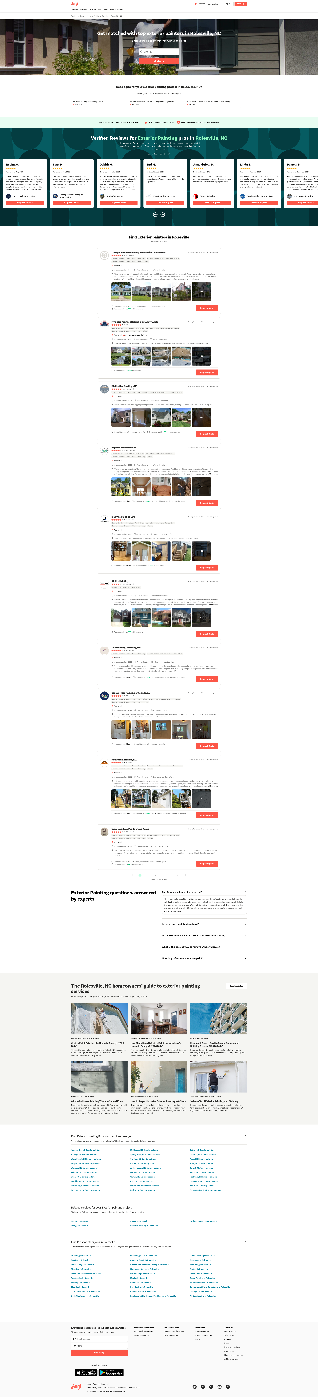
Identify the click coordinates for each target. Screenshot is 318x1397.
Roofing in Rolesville (199, 1269)
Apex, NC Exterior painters (201, 1159)
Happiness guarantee (233, 1355)
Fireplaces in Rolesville (140, 1282)
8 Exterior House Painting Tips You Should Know (97, 1101)
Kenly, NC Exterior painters (202, 1185)
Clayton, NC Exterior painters (143, 1159)
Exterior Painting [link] (86, 16)
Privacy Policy (104, 1384)
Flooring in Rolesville (80, 1282)
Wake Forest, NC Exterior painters (86, 1159)
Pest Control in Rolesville (141, 1287)
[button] (121, 291)
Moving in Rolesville (139, 1278)
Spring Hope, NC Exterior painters (145, 1154)
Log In (227, 3)
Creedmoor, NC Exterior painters (85, 1190)
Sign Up (240, 3)
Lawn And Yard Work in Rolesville (86, 1273)
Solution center (202, 1331)
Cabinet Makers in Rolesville (143, 1291)
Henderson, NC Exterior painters (204, 1181)
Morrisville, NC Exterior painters (144, 1185)
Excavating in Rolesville (200, 1264)
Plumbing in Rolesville (81, 1255)
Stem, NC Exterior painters (201, 1163)
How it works (230, 1331)
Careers (227, 1339)
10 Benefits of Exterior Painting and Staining (214, 1101)
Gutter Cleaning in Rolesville (202, 1255)
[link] (8, 196)
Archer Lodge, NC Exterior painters (145, 1168)
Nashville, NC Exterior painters (203, 1177)
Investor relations (232, 1347)
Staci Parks (76, 1096)
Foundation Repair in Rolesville (204, 1282)
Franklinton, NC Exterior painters (85, 1181)
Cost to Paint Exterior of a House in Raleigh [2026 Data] (97, 1045)
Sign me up (99, 1352)
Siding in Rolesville (79, 1225)
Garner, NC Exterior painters (142, 1177)
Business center (171, 1335)
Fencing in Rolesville (80, 1260)
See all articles (236, 986)
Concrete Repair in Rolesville (143, 1260)
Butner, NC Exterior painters (202, 1150)
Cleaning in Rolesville (80, 1287)
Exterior (83, 10)
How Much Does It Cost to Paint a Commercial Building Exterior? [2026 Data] (214, 1045)
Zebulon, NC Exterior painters (84, 1172)
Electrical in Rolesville (81, 1269)
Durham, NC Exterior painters (143, 1172)
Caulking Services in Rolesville (203, 1221)
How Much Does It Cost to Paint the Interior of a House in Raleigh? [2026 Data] (156, 1045)
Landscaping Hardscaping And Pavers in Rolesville (153, 1296)
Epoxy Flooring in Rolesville (202, 1278)
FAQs (197, 1339)
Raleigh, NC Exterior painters (84, 1154)
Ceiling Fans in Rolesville (201, 1291)
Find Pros (159, 61)
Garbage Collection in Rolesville (85, 1291)
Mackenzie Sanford (139, 1038)
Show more (213, 474)
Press (226, 1343)
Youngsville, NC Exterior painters (85, 1150)
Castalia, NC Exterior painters (203, 1154)
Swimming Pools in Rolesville (143, 1255)
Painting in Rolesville (80, 1221)
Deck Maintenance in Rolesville (85, 1296)
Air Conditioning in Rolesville (203, 1296)
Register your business (174, 1331)
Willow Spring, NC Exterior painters (205, 1190)
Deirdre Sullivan (138, 1096)
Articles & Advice (116, 10)
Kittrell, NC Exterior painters (143, 1163)
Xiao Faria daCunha (199, 1096)
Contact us (229, 1351)
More (106, 10)
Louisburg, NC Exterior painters (85, 1185)
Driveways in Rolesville (200, 1260)
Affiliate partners (231, 1359)
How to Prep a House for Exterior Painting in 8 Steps (158, 1101)
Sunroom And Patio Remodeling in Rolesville (210, 1287)
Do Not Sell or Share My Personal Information (121, 1387)
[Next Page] (185, 875)
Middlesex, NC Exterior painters (144, 1150)
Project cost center (203, 1335)
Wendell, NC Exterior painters (84, 1168)
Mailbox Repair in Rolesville (142, 1273)
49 (178, 875)
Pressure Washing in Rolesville (144, 1225)
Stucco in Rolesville (139, 1221)
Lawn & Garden (95, 10)
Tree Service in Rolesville (82, 1278)
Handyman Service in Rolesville (144, 1269)
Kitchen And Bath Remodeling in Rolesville (149, 1264)
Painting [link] (74, 16)
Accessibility (94, 1388)
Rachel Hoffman (78, 1038)
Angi (192, 1038)
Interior (75, 10)
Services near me (141, 1335)
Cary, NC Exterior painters (141, 1181)
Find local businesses (143, 1331)
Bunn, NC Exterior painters (83, 1177)
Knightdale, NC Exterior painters (85, 1163)
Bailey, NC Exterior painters (142, 1190)
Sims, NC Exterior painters (201, 1168)
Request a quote (25, 202)
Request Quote (207, 308)
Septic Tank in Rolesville (201, 1273)
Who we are (229, 1335)
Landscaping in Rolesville (82, 1264)
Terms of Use (92, 1384)
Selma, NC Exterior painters (202, 1172)
